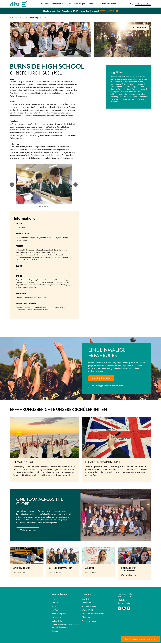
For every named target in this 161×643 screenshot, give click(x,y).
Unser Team (86, 602)
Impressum (56, 617)
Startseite (14, 17)
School (23, 17)
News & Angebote (59, 613)
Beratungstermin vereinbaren (108, 385)
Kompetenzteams (89, 606)
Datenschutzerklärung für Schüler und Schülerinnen (65, 626)
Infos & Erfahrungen (76, 3)
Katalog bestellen (143, 3)
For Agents (56, 610)
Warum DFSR (87, 610)
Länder (44, 3)
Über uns (86, 594)
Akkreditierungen (89, 620)
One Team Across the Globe (93, 613)
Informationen (59, 594)
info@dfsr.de (123, 600)
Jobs (53, 599)
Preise (92, 3)
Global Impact (87, 617)
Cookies (55, 631)
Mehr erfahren (28, 530)
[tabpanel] (44, 184)
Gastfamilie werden (107, 3)
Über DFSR (86, 599)
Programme (57, 3)
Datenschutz (57, 620)
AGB (54, 606)
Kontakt (55, 602)
